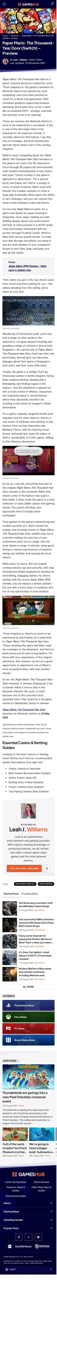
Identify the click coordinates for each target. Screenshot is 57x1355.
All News (28, 987)
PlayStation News (24, 1005)
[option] (15, 1142)
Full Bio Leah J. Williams (24, 868)
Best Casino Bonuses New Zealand (29, 773)
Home (5, 36)
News (21, 1106)
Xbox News (20, 1016)
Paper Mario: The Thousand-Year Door (23, 709)
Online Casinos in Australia (24, 768)
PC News (19, 1028)
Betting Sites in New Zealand (26, 782)
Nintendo (39, 910)
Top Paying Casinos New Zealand (28, 791)
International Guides (15, 1196)
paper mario (46, 884)
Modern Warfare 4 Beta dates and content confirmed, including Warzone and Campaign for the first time (35, 972)
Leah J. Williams (20, 60)
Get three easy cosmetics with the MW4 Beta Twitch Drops (36, 904)
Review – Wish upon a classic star (27, 268)
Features (14, 36)
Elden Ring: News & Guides (41, 1189)
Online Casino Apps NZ (22, 777)
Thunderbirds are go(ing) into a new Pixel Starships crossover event (25, 1097)
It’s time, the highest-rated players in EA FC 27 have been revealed (35, 955)
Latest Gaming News (15, 1182)
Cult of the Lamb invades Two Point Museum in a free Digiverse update (15, 1148)
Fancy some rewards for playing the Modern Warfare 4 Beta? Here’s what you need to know (36, 939)
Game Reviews (41, 1182)
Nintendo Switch (25, 884)
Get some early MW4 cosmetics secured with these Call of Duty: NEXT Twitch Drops (36, 922)
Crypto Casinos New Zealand (26, 786)
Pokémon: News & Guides (15, 1189)
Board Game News (24, 1040)
